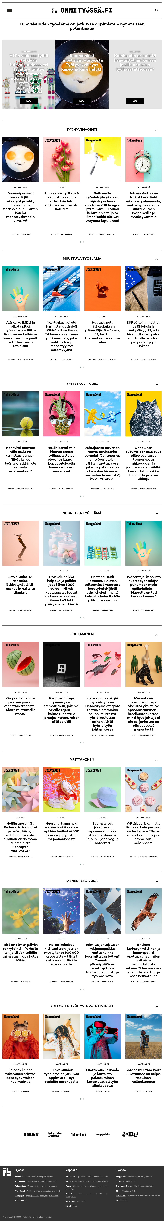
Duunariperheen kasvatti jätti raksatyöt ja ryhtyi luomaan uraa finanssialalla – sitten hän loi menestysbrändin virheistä (20, 207)
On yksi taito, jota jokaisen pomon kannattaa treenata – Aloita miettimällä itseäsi (20, 706)
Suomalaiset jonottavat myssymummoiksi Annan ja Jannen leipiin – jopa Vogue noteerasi (102, 833)
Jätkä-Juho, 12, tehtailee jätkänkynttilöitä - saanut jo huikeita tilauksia (20, 585)
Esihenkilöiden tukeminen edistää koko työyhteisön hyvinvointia (20, 1076)
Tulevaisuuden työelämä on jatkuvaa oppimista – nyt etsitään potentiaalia (61, 1076)
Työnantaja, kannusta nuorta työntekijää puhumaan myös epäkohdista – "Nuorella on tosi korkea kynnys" (143, 587)
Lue (28, 101)
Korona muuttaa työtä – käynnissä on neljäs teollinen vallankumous (143, 1076)
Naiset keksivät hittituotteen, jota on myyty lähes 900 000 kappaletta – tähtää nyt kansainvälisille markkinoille (61, 954)
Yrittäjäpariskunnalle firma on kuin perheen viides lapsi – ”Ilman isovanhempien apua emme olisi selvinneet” (143, 833)
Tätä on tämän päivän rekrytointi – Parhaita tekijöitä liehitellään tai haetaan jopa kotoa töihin (20, 952)
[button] (80, 242)
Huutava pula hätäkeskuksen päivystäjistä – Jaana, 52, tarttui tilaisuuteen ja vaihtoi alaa (102, 332)
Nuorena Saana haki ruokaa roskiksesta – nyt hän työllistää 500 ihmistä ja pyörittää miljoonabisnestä (61, 831)
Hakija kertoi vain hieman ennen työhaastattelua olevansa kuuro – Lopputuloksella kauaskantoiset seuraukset (61, 460)
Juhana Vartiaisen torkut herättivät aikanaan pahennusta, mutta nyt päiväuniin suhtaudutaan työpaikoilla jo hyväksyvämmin (143, 205)
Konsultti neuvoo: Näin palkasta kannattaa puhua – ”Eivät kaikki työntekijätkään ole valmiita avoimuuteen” (20, 460)
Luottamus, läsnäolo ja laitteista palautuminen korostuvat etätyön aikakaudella (102, 1078)
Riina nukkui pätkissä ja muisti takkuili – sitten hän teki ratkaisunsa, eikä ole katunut (61, 201)
